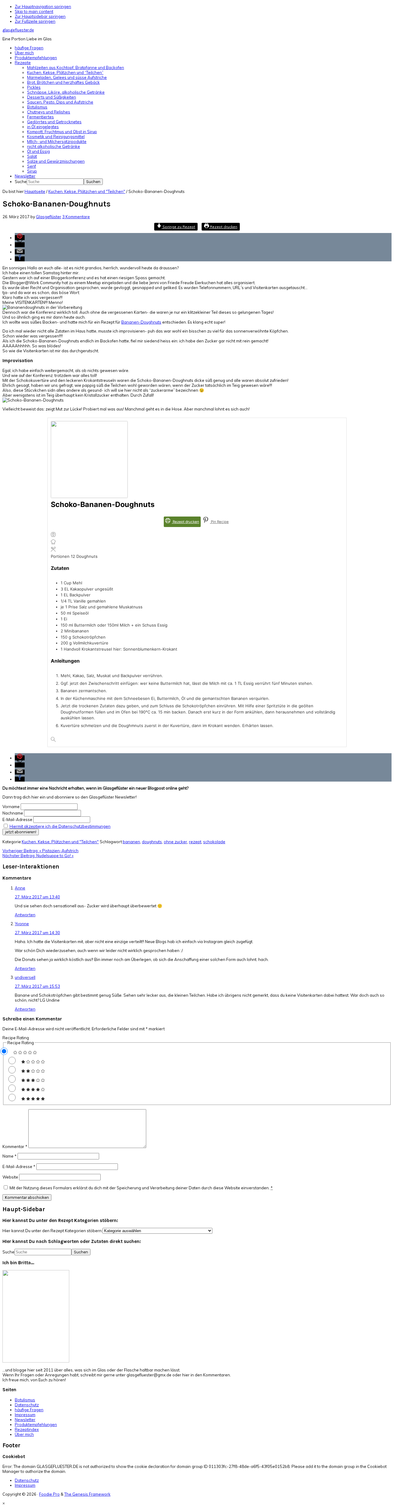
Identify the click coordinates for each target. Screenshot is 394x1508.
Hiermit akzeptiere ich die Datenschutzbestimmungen (60, 826)
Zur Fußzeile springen (35, 21)
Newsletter (25, 1419)
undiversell (25, 977)
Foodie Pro (49, 1494)
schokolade (214, 841)
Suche (21, 181)
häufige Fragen (29, 1409)
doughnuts (152, 841)
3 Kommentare (76, 216)
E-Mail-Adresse (17, 819)
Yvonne (22, 923)
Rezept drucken (223, 226)
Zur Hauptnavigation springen (43, 6)
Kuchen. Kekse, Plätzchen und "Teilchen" (60, 841)
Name (9, 1156)
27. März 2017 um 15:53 (37, 986)
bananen (131, 841)
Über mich (24, 1434)
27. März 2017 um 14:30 (37, 932)
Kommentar (14, 1146)
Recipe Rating (15, 1037)
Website (10, 1177)
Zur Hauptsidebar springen (40, 16)
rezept (195, 841)
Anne (20, 887)
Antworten (25, 914)
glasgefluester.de (18, 30)
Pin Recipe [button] (219, 522)
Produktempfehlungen (36, 1424)
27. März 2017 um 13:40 (37, 896)
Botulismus (25, 1399)
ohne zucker (175, 841)
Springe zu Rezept (178, 226)
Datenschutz (27, 1404)
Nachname (12, 813)
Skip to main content (34, 11)
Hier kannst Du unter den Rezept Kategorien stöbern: (52, 1230)
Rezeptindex (27, 1429)
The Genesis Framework (87, 1494)
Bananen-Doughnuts (141, 322)
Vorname (11, 806)
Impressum (25, 1414)
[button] (20, 237)
